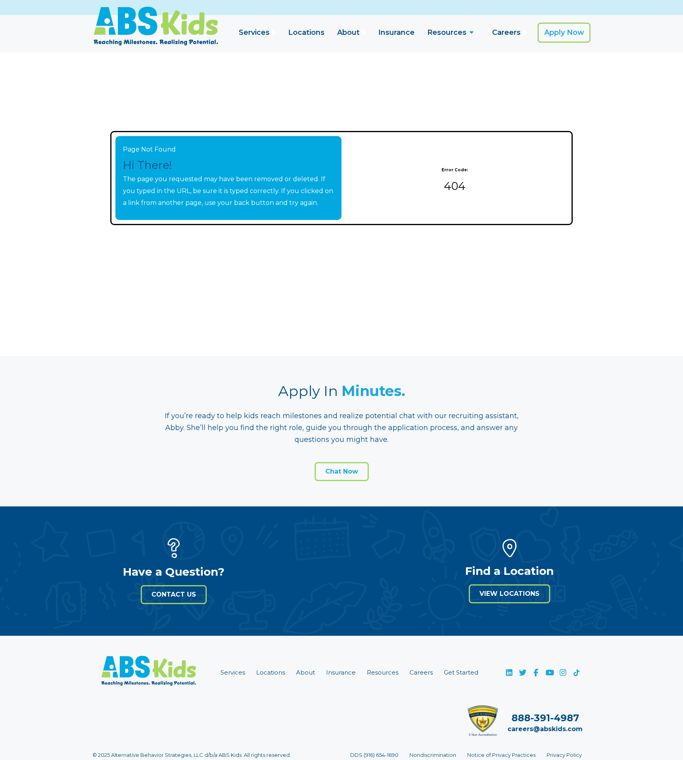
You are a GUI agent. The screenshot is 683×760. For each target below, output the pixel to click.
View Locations (509, 593)
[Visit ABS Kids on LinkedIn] (509, 672)
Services (254, 32)
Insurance (396, 32)
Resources (446, 32)
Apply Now (564, 32)
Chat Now (341, 471)
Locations (306, 32)
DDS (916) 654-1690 (374, 755)
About (348, 32)
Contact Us (173, 594)
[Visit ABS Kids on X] (522, 672)
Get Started (461, 672)
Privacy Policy (564, 755)
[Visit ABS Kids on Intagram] (563, 672)
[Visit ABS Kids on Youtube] (549, 672)
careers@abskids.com (545, 729)
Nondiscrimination (432, 755)
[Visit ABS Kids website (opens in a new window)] (148, 673)
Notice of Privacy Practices (501, 755)
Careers (506, 32)
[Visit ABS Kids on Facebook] (536, 672)
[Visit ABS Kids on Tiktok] (576, 672)
